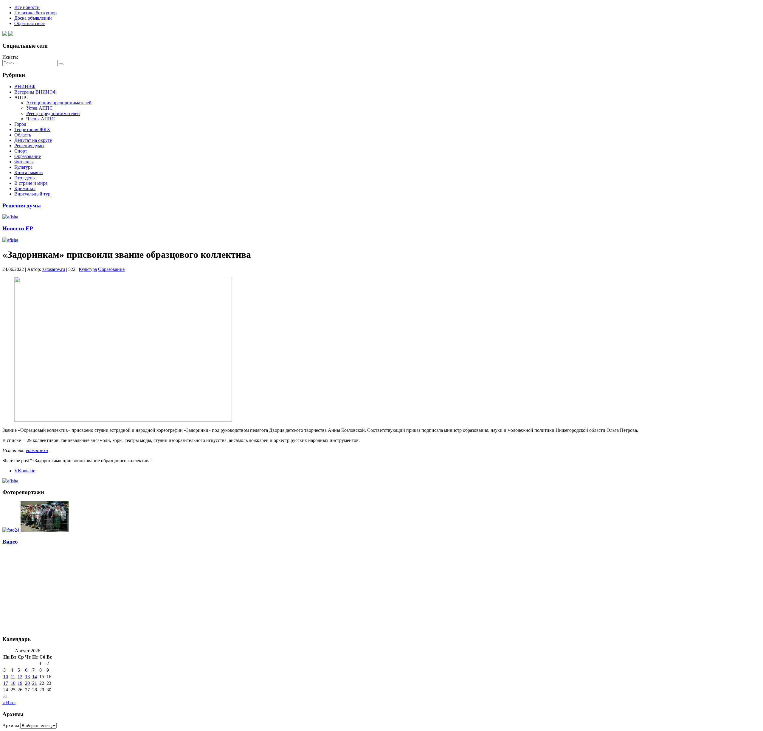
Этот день (24, 177)
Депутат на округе (33, 140)
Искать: (10, 57)
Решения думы (29, 145)
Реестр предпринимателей (53, 113)
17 (5, 683)
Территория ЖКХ (32, 129)
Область (22, 134)
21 (34, 683)
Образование (27, 156)
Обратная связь (29, 23)
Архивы (10, 725)
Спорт (20, 150)
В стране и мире (30, 183)
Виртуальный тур (32, 193)
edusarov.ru (37, 450)
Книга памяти (28, 172)
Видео (10, 541)
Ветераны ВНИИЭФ (35, 91)
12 (20, 676)
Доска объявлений (33, 18)
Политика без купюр (35, 12)
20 (27, 683)
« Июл (8, 702)
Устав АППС (39, 108)
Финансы (24, 161)
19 (20, 683)
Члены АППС (40, 118)
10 (5, 676)
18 (13, 683)
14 (34, 676)
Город (20, 124)
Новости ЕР (17, 228)
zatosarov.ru (53, 269)
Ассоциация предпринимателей (59, 102)
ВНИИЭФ (24, 86)
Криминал (24, 188)
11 (13, 676)
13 (27, 676)
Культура (23, 167)
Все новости (27, 7)
